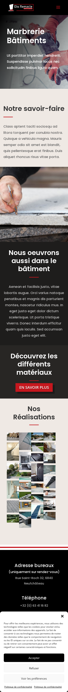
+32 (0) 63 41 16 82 (34, 605)
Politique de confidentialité (18, 686)
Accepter (34, 658)
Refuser (34, 668)
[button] (62, 616)
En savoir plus (34, 387)
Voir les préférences (34, 678)
